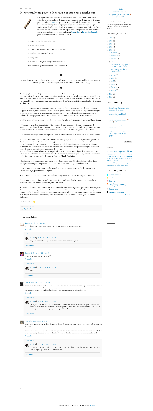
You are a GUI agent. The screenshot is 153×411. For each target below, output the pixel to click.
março (113, 84)
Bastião (27, 253)
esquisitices (127, 156)
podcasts (123, 161)
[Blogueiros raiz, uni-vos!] (111, 223)
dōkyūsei (112, 181)
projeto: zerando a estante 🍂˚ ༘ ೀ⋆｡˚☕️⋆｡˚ (119, 121)
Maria (87, 32)
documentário (111, 154)
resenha (121, 163)
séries (114, 165)
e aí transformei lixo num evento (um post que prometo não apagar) (120, 134)
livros (32, 209)
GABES (27, 283)
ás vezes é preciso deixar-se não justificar (120, 70)
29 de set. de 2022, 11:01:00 (40, 283)
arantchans (113, 178)
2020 (111, 97)
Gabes (78, 32)
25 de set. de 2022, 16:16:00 (47, 238)
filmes (116, 158)
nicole (32, 238)
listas (130, 158)
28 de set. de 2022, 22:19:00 (47, 267)
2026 (111, 38)
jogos (126, 158)
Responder (28, 229)
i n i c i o (120, 9)
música (116, 161)
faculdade (110, 158)
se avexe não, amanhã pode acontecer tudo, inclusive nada (119, 115)
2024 (111, 44)
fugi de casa (113, 189)
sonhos (118, 165)
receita (130, 161)
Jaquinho (94, 32)
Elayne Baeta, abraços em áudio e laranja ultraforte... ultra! (119, 109)
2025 (111, 41)
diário (129, 151)
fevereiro (114, 87)
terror (122, 165)
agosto (113, 75)
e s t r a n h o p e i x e (120, 12)
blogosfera (27, 209)
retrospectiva (128, 163)
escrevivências (111, 156)
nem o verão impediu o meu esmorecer (118, 127)
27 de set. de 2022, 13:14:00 (40, 253)
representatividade (112, 163)
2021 (111, 94)
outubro (114, 59)
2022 (111, 50)
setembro (114, 62)
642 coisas (110, 152)
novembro (114, 56)
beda (115, 152)
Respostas (30, 234)
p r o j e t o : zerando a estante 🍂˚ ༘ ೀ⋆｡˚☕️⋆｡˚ (120, 15)
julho (113, 78)
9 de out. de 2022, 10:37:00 (47, 344)
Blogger (92, 405)
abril (112, 81)
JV (83, 32)
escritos (120, 156)
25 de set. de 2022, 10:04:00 (36, 223)
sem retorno (110, 165)
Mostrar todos (128, 195)
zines (126, 165)
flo (26, 223)
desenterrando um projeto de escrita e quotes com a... (120, 65)
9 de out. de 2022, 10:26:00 (47, 301)
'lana (26, 321)
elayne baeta (126, 154)
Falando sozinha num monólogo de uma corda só (119, 185)
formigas (121, 158)
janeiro (113, 90)
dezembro (114, 53)
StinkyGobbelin (115, 175)
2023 (111, 47)
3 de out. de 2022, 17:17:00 (38, 321)
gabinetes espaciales (116, 192)
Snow (73, 32)
